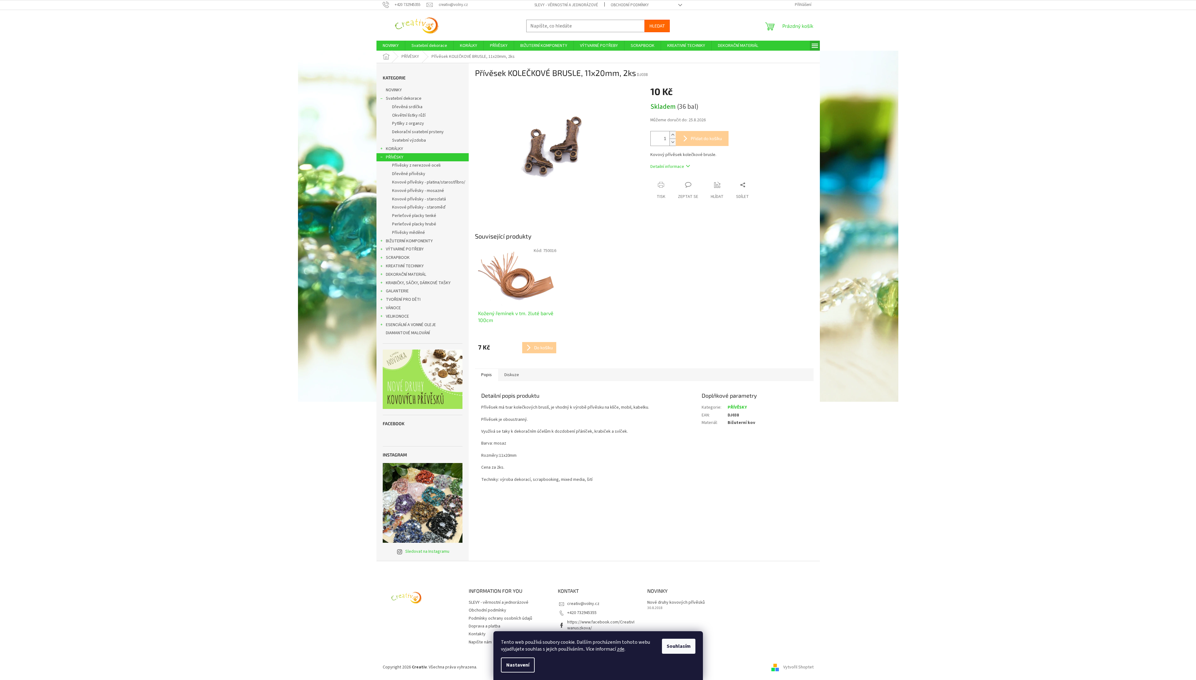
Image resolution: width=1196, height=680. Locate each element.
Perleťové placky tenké (414, 216)
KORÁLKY (394, 149)
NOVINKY (394, 90)
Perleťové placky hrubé (414, 224)
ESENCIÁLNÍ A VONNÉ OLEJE (411, 325)
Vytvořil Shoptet (798, 667)
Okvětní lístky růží (409, 115)
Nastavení (517, 665)
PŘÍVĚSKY (394, 157)
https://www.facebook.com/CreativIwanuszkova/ (600, 625)
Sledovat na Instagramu (427, 551)
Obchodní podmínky (630, 5)
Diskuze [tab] (511, 375)
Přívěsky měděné (408, 232)
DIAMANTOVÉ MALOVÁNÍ (408, 333)
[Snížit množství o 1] (672, 142)
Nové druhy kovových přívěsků (676, 603)
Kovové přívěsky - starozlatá (419, 199)
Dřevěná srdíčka (407, 107)
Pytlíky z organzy (408, 123)
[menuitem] (390, 46)
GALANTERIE (397, 291)
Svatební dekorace (403, 98)
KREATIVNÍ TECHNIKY (405, 266)
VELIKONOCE (397, 316)
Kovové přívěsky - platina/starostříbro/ (428, 182)
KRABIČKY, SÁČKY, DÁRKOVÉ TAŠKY (418, 283)
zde (620, 649)
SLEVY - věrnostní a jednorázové (566, 5)
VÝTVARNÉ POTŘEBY (405, 249)
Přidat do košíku (706, 138)
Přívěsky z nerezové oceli (416, 165)
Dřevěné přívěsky (408, 174)
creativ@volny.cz (583, 604)
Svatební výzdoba (409, 140)
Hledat (657, 25)
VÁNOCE (393, 308)
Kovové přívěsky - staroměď (419, 207)
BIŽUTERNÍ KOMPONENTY (409, 241)
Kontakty (477, 634)
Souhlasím (679, 646)
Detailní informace (667, 167)
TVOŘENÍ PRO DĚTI (403, 299)
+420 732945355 (582, 613)
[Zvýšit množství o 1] (672, 135)
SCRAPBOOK (398, 257)
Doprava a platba (484, 626)
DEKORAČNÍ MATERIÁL (406, 274)
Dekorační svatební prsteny (418, 132)
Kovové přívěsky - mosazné (418, 191)
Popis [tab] (486, 375)
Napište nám (480, 642)
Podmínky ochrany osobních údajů (500, 618)
